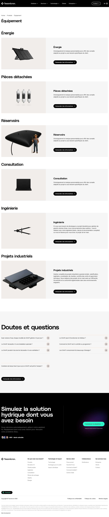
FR (104, 3)
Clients (64, 3)
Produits (9, 15)
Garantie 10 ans (70, 465)
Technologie (51, 462)
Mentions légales (103, 498)
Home (3, 15)
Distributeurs (85, 462)
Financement (70, 462)
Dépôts (30, 478)
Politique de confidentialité (75, 498)
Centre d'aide (70, 472)
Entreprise (98, 462)
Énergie (30, 480)
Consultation (31, 472)
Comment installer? (71, 470)
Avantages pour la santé (54, 465)
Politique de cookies (90, 498)
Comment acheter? (71, 467)
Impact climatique (53, 467)
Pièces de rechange (33, 475)
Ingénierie (30, 470)
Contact (98, 467)
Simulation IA (31, 465)
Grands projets (32, 467)
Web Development (5, 513)
